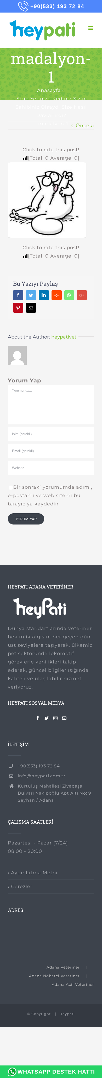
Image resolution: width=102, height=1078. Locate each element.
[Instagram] (55, 718)
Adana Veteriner (63, 967)
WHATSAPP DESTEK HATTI (56, 1072)
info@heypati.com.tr (41, 775)
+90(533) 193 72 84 (39, 766)
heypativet (63, 337)
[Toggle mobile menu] (91, 28)
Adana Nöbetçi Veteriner (54, 976)
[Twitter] (46, 718)
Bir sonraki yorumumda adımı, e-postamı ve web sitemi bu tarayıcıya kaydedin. (50, 495)
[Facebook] (38, 718)
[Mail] (64, 718)
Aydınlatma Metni (34, 873)
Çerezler (21, 886)
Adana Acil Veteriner (73, 984)
